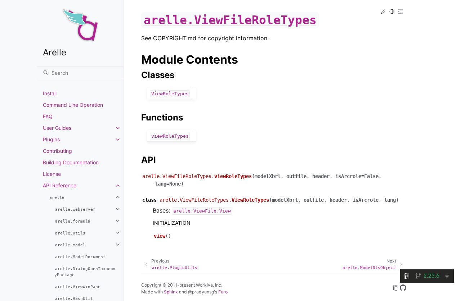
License (52, 174)
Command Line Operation (73, 105)
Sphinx (171, 292)
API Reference (59, 185)
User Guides (57, 128)
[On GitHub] (403, 288)
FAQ (48, 116)
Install (50, 93)
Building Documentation (71, 162)
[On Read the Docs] (395, 288)
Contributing (57, 151)
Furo (223, 292)
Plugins (51, 139)
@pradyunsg (201, 292)
